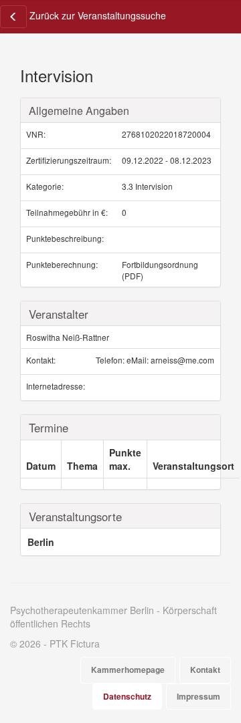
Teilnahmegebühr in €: (67, 212)
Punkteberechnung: (62, 264)
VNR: (36, 134)
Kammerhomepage (128, 670)
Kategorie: (45, 186)
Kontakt (205, 670)
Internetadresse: (55, 386)
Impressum (198, 696)
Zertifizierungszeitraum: (68, 160)
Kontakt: (41, 360)
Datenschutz (127, 696)
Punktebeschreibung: (65, 238)
